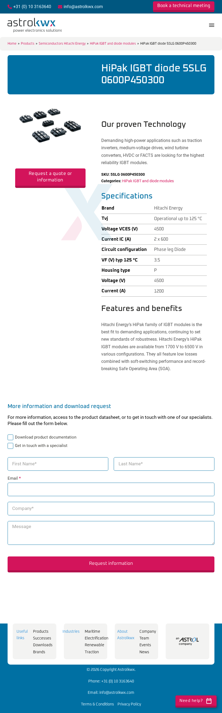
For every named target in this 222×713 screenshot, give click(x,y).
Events (145, 645)
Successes (42, 638)
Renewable (94, 645)
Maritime (92, 632)
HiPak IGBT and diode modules (113, 43)
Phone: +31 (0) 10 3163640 (111, 681)
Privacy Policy (129, 704)
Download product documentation (45, 437)
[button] (78, 98)
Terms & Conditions (97, 704)
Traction (92, 652)
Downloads (43, 645)
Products (27, 43)
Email (14, 478)
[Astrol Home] (187, 641)
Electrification (96, 638)
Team (144, 638)
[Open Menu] (211, 25)
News (144, 652)
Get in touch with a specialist (41, 445)
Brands (39, 652)
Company (147, 632)
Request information (111, 563)
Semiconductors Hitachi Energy (62, 43)
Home (12, 43)
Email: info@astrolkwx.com (111, 693)
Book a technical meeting (183, 6)
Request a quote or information (50, 176)
